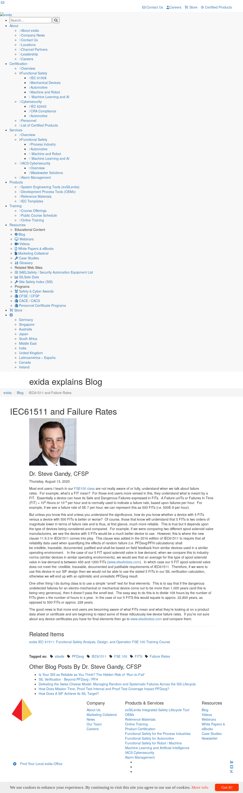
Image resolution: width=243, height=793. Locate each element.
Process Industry (43, 144)
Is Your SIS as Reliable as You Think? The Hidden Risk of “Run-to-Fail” (92, 674)
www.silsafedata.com (124, 561)
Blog (21, 234)
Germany (26, 319)
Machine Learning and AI (50, 96)
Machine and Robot (45, 92)
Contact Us (154, 7)
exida (8, 392)
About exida (30, 30)
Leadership (29, 54)
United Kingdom (31, 352)
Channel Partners (34, 49)
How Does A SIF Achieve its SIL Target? (69, 693)
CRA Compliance (43, 111)
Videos (24, 243)
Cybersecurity (31, 101)
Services (15, 130)
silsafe (59, 656)
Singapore (26, 324)
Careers (175, 7)
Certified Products (218, 7)
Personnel (28, 120)
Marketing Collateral (32, 253)
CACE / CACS (29, 300)
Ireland (24, 367)
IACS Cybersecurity (35, 163)
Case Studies (28, 258)
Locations (28, 44)
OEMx (129, 714)
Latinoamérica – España (37, 357)
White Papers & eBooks (35, 248)
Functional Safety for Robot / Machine (153, 743)
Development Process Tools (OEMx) (48, 191)
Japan (23, 333)
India (22, 348)
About (13, 25)
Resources (17, 224)
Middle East (28, 343)
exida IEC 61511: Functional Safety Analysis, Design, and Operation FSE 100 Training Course (99, 641)
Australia (25, 329)
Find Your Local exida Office (39, 763)
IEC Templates (32, 201)
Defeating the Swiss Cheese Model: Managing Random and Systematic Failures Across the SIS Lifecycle (117, 684)
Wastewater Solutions (47, 172)
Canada (25, 362)
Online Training (32, 220)
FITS (138, 656)
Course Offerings (34, 210)
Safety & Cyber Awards (36, 291)
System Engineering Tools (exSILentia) (50, 186)
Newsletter (210, 738)
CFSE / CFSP (28, 295)
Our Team (94, 724)
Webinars (26, 239)
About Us (93, 709)
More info (200, 787)
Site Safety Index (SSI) (35, 281)
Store (192, 7)
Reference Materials (36, 196)
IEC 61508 (39, 77)
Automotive (39, 87)
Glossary (26, 262)
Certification (18, 63)
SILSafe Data (28, 277)
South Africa (28, 338)
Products (16, 182)
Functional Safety (34, 73)
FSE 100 (120, 656)
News (91, 719)
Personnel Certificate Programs (42, 305)
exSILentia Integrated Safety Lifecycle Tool (157, 709)
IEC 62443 (39, 106)
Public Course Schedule (39, 215)
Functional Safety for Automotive (149, 738)
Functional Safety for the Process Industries (158, 733)
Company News (33, 35)
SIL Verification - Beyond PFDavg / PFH (68, 679)
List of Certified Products (39, 125)
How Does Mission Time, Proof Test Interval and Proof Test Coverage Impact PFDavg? (104, 688)
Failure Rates (160, 656)
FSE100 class (84, 488)
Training (15, 205)
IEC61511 (99, 656)
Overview (28, 68)
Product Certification (140, 728)
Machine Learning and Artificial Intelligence (157, 747)
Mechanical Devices (46, 82)
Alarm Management (36, 177)
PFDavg (78, 656)
